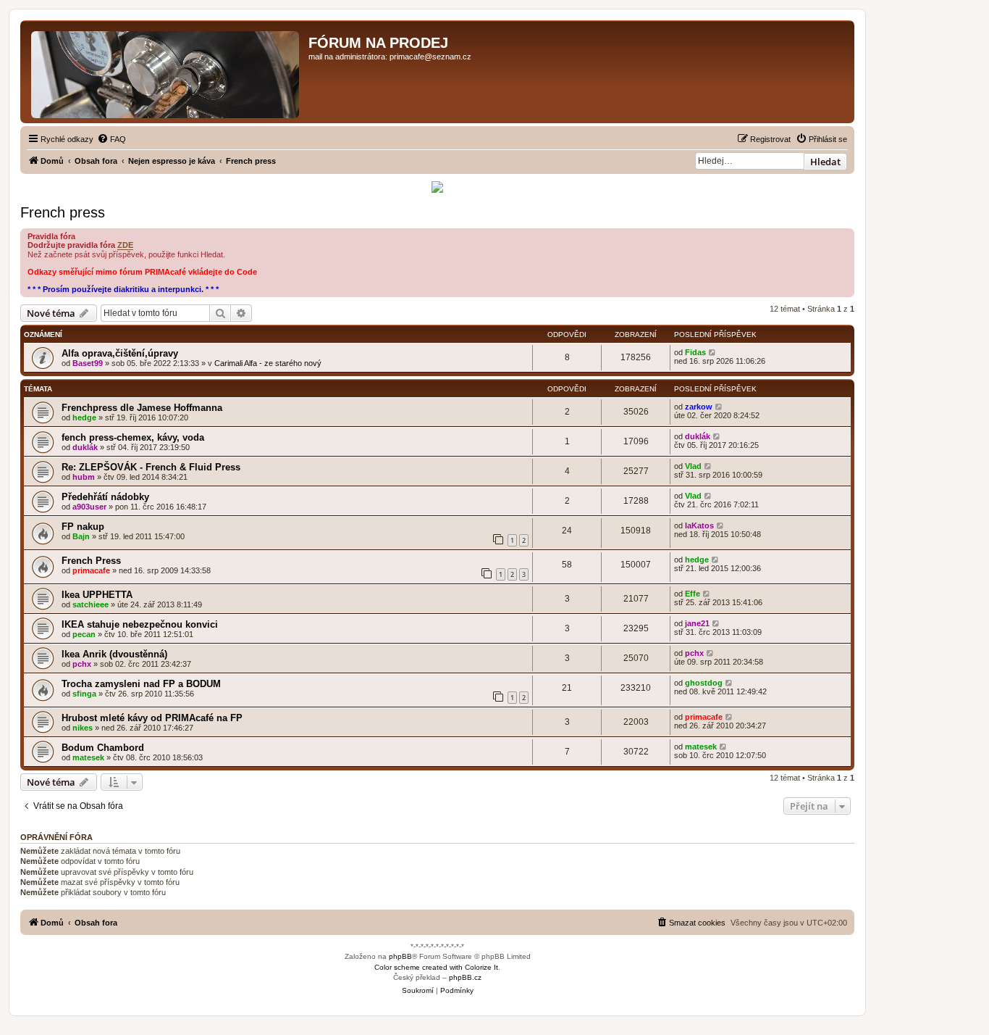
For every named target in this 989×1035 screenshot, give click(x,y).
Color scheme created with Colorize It (436, 967)
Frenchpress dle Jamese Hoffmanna (142, 407)
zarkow (698, 406)
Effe (692, 593)
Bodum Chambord (103, 747)
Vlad (693, 466)
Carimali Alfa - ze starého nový (267, 363)
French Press (91, 560)
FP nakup (83, 526)
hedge (84, 417)
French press (62, 212)
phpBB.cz (465, 977)
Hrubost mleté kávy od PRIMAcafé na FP (152, 717)
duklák (85, 447)
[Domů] (166, 72)
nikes (82, 727)
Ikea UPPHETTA (97, 594)
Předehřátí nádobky (105, 496)
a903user (89, 506)
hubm (83, 477)
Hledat (825, 161)
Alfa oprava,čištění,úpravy (120, 353)
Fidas (695, 352)
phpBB (400, 956)
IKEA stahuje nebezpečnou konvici (140, 624)
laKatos (699, 525)
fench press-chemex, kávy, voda (133, 437)
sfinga (84, 693)
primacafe (91, 570)
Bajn (81, 536)
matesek (88, 757)
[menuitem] (111, 139)
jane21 (697, 623)
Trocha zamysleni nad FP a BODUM (141, 683)
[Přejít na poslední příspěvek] (712, 352)
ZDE (125, 245)
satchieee (90, 604)
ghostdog (704, 682)
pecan (84, 634)
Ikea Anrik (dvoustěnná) (114, 654)
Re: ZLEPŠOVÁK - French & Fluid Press (151, 467)
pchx (81, 664)
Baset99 (87, 363)
